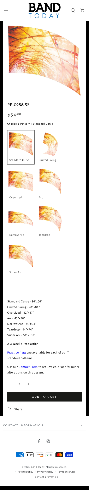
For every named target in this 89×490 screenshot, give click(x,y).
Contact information (46, 476)
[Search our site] (72, 10)
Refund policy (25, 471)
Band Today (37, 466)
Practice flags (16, 352)
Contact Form (28, 367)
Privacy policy (45, 471)
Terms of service (66, 471)
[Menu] (6, 10)
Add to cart (44, 397)
